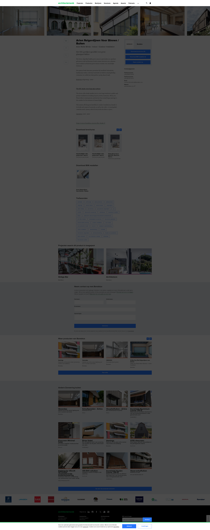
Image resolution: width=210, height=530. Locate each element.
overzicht (85, 527)
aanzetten (116, 527)
